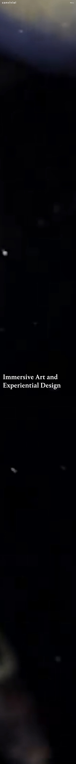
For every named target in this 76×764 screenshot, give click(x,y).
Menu (72, 3)
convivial (9, 2)
